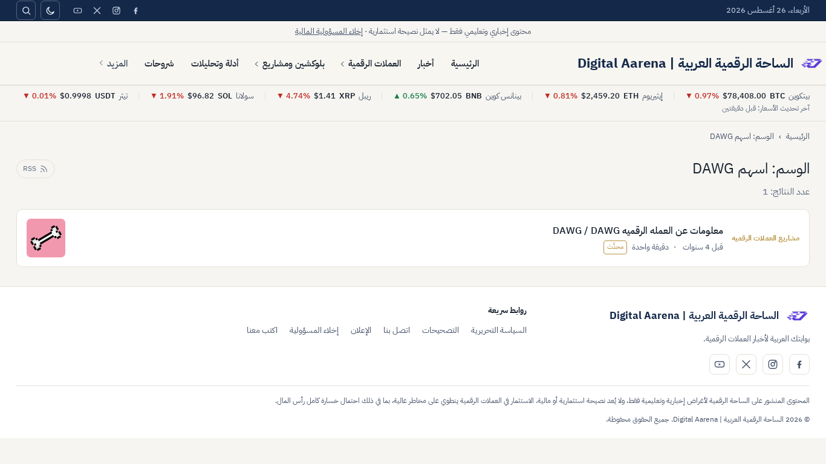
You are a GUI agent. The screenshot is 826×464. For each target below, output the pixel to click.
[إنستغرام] (116, 10)
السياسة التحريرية (499, 330)
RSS (29, 168)
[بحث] (26, 10)
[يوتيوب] (77, 10)
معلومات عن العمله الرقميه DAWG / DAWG (638, 231)
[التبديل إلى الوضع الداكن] (50, 10)
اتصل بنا (396, 330)
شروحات (159, 63)
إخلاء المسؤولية (314, 330)
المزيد (117, 63)
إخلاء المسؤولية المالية (329, 31)
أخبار (426, 63)
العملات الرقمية (374, 63)
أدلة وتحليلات (215, 63)
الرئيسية (465, 63)
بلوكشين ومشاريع (293, 63)
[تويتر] (97, 10)
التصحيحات (440, 330)
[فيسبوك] (135, 10)
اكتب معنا (262, 330)
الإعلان (361, 330)
